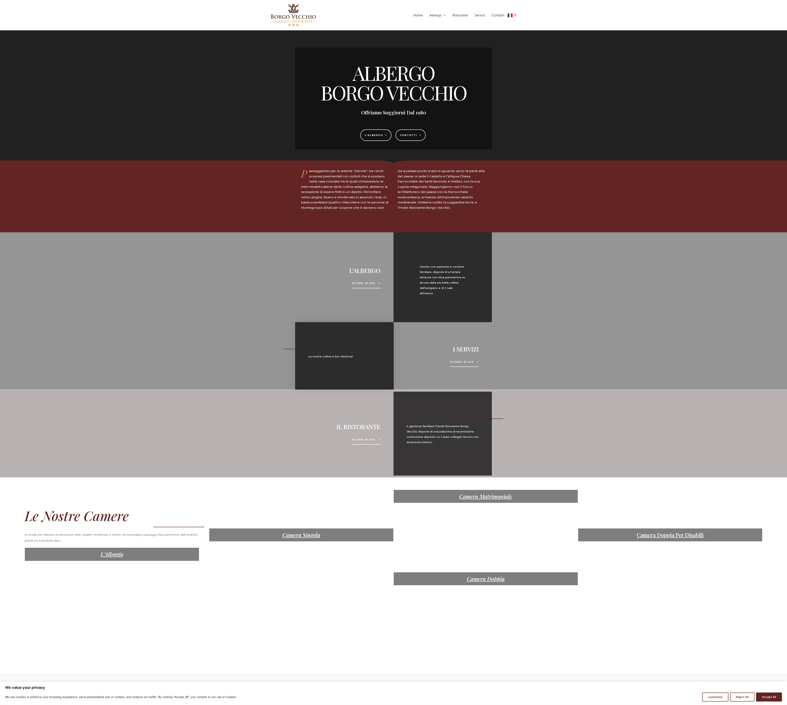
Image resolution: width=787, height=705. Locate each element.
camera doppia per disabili (670, 534)
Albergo (435, 15)
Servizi (480, 15)
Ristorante (460, 15)
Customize (715, 697)
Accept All (769, 697)
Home (418, 15)
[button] (375, 135)
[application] (444, 15)
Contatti (498, 15)
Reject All (742, 697)
